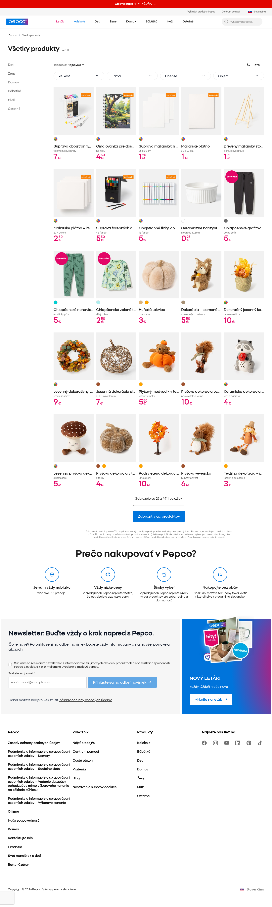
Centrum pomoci (231, 11)
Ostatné (14, 108)
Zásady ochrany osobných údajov (85, 700)
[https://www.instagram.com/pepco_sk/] (216, 743)
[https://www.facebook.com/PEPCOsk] (205, 743)
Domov (13, 35)
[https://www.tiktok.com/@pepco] (261, 743)
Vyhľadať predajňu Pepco (201, 11)
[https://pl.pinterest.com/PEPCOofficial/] (250, 743)
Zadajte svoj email (22, 673)
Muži (11, 100)
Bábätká (14, 91)
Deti (11, 64)
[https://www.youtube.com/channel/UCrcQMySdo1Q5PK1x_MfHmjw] (227, 743)
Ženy (12, 73)
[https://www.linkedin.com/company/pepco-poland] (238, 743)
